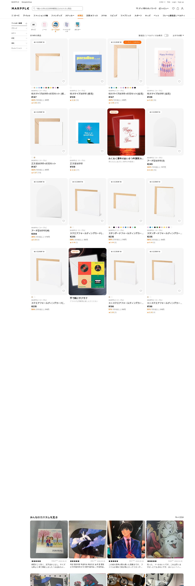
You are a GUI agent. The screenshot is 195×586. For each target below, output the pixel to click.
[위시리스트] (173, 8)
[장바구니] (177, 8)
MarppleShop (27, 2)
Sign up (181, 2)
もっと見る (179, 517)
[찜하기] (64, 81)
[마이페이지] (182, 8)
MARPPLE (15, 2)
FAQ (168, 2)
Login (174, 2)
